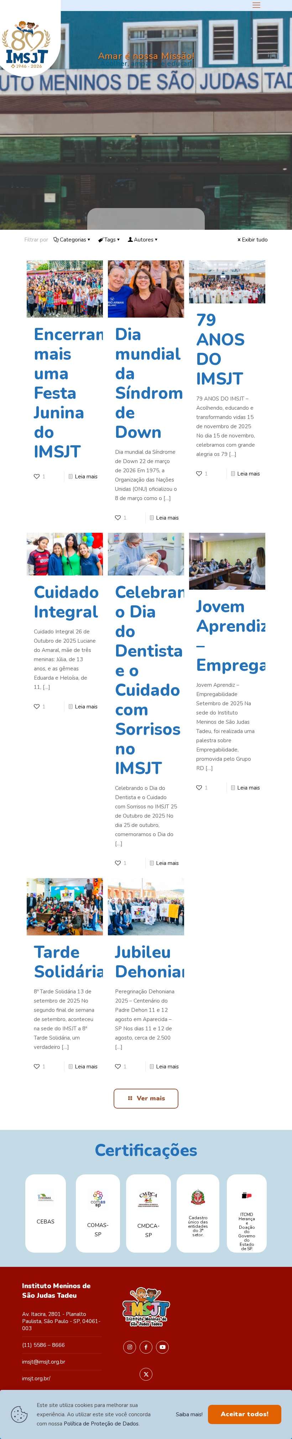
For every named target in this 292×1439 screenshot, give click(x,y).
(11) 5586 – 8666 (43, 1345)
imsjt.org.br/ (36, 1378)
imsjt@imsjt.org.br (43, 1361)
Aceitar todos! (244, 1414)
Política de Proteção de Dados (101, 1423)
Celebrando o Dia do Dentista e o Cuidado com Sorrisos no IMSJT (161, 680)
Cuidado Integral (66, 602)
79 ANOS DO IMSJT (220, 350)
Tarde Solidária (70, 962)
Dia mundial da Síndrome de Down (154, 383)
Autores (143, 239)
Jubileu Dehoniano (158, 962)
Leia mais (86, 476)
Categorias (73, 239)
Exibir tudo (255, 239)
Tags (110, 239)
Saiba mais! (189, 1414)
